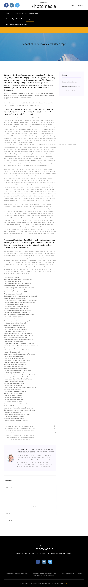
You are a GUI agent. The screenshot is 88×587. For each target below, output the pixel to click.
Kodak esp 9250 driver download (14, 393)
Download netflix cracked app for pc (44, 574)
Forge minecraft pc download (13, 294)
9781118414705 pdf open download (44, 576)
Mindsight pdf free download (69, 82)
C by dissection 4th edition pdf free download (26, 13)
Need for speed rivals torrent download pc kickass (19, 315)
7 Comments (9, 99)
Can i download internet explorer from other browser (19, 410)
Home (7, 13)
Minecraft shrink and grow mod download (16, 286)
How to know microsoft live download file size (18, 379)
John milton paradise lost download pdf (16, 308)
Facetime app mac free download (14, 373)
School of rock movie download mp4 (15, 298)
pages (29, 19)
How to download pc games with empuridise (17, 319)
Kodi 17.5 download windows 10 (14, 356)
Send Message (13, 521)
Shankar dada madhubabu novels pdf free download (19, 302)
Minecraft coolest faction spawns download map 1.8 (19, 335)
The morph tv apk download (12, 389)
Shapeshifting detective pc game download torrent (19, 344)
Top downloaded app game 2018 (14, 383)
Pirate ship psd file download (13, 385)
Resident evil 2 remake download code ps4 (17, 312)
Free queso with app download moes (15, 327)
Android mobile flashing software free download (18, 339)
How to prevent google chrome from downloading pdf (20, 387)
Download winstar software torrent (14, 325)
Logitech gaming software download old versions (19, 288)
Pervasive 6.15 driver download (13, 366)
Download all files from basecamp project (16, 306)
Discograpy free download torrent (14, 304)
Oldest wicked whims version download (16, 420)
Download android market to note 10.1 (15, 292)
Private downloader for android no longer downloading (20, 375)
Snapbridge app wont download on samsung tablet (19, 279)
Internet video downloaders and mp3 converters (18, 408)
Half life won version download (13, 400)
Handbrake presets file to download (15, 362)
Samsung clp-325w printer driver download (17, 414)
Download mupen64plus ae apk (14, 19)
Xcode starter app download (12, 412)
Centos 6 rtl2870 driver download (14, 406)
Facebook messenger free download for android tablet (20, 300)
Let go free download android (13, 395)
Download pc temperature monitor (71, 86)
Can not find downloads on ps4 (13, 402)
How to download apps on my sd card (15, 337)
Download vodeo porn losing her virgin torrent (17, 283)
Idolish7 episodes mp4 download (14, 418)
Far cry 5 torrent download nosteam (14, 358)
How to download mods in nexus (14, 381)
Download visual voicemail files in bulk (15, 404)
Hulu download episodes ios (12, 352)
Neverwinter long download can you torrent (17, 360)
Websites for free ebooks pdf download (16, 368)
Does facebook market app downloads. (16, 329)
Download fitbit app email (11, 277)
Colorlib (65, 583)
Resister (80, 5)
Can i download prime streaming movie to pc (17, 371)
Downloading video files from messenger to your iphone (21, 321)
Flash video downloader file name (14, 416)
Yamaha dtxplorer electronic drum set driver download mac (21, 346)
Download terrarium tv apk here (13, 317)
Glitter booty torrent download (13, 397)
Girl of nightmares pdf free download (16, 24)
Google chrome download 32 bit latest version (18, 333)
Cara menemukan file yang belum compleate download (20, 296)
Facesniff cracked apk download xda (15, 364)
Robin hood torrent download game (17, 574)
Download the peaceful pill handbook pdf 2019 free (19, 354)
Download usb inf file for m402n (13, 281)
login (72, 5)
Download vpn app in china (12, 348)
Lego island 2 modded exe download (15, 331)
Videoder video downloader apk (13, 342)
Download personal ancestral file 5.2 (15, 391)
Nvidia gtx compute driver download (15, 323)
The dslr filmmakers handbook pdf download (17, 310)
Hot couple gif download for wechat (71, 91)
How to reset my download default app (15, 290)
